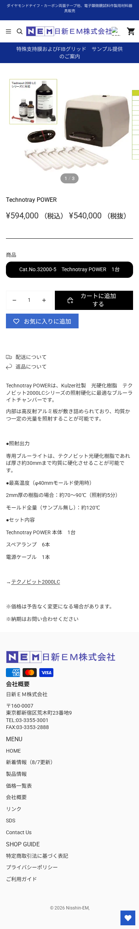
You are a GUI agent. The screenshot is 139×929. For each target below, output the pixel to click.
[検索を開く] (19, 31)
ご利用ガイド (21, 879)
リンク (13, 809)
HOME (13, 751)
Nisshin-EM (77, 908)
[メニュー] (8, 31)
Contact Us (19, 832)
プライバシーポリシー (32, 867)
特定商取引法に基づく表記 (37, 856)
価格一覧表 (19, 786)
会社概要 (16, 797)
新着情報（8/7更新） (31, 762)
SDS (10, 820)
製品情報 (16, 774)
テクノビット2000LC (35, 582)
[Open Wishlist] (127, 918)
